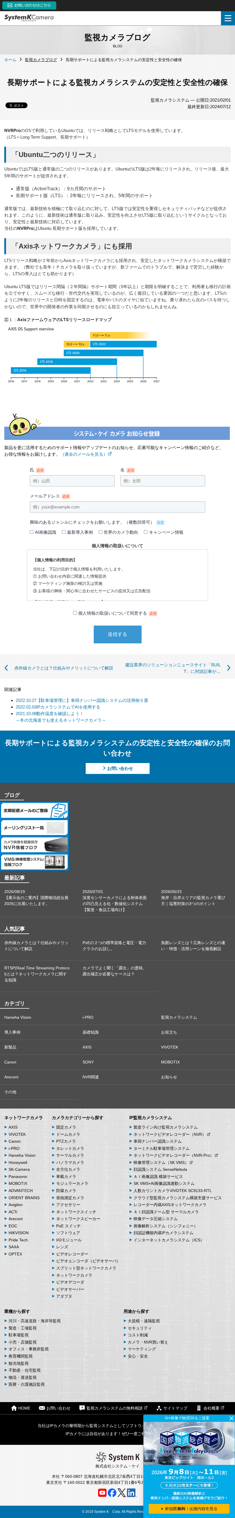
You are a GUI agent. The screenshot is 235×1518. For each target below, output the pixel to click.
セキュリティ (140, 1328)
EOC (13, 1226)
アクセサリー (68, 1204)
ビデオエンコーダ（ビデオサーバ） (88, 1261)
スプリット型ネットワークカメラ (86, 1268)
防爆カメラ (66, 1190)
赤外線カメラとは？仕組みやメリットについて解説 (36, 945)
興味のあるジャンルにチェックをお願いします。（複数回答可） (97, 522)
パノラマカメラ (70, 1162)
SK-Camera (19, 1169)
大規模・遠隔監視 (144, 1321)
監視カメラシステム (179, 1017)
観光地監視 (19, 1363)
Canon (10, 1062)
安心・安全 (138, 1356)
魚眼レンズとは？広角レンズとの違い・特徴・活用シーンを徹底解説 (193, 945)
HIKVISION (19, 1232)
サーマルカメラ (70, 1155)
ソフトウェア (68, 1232)
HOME (24, 1408)
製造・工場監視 (23, 1328)
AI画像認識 (45, 532)
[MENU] (228, 18)
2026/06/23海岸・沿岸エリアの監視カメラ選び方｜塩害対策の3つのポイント (193, 897)
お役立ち (169, 1032)
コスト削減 (138, 1335)
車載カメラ (66, 1176)
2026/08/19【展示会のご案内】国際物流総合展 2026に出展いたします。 (36, 897)
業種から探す (17, 1311)
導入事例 (12, 1032)
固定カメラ (66, 1127)
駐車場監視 (19, 1335)
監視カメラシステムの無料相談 (115, 1408)
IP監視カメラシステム (150, 1117)
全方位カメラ (68, 1169)
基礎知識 (91, 1032)
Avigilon (16, 1204)
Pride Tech (18, 1240)
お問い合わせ (120, 768)
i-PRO (88, 1017)
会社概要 (211, 1408)
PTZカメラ (66, 1141)
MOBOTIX (170, 1062)
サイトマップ (175, 1408)
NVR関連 (91, 1077)
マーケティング (142, 1349)
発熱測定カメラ (70, 1197)
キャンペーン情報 (166, 532)
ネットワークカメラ (23, 1117)
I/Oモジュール (69, 1240)
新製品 (10, 1047)
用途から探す (136, 1311)
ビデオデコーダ (70, 1282)
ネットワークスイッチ (76, 1212)
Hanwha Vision (17, 1017)
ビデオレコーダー (72, 1254)
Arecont (11, 1077)
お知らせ (169, 1077)
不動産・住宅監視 (25, 1370)
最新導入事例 (80, 532)
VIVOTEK (169, 1047)
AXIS (87, 1047)
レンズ (62, 1247)
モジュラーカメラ (72, 1183)
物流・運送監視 (23, 1377)
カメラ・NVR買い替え (148, 1342)
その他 (10, 1092)
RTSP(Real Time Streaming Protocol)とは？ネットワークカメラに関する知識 (37, 974)
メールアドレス (49, 496)
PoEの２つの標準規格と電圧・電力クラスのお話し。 (114, 945)
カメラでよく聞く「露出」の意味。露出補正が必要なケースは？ (115, 971)
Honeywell (18, 1162)
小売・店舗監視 (23, 1342)
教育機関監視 (21, 1356)
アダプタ (64, 1296)
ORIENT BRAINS (24, 1197)
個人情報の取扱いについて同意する (117, 613)
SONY (88, 1062)
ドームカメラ (68, 1134)
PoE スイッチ (68, 1226)
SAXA (14, 1247)
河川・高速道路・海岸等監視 (35, 1321)
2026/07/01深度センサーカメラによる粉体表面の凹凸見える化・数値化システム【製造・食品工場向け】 (115, 900)
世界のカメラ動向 (121, 532)
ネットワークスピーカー (78, 1218)
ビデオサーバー (70, 1289)
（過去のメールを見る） (83, 454)
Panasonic (18, 1176)
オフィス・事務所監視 (29, 1349)
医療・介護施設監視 (27, 1384)
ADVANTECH (21, 1190)
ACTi (13, 1212)
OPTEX (15, 1254)
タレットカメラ (70, 1148)
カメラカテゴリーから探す (77, 1117)
